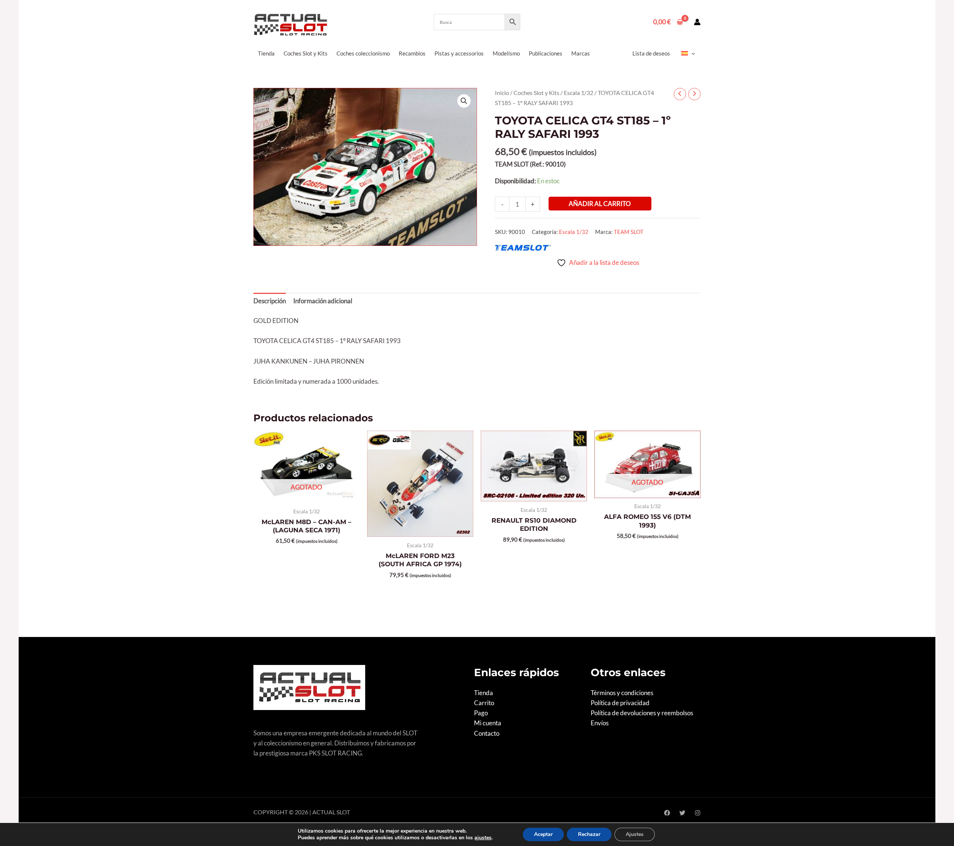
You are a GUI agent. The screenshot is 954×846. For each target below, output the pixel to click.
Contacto (486, 733)
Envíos (600, 723)
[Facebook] (667, 813)
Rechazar (589, 834)
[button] (691, 53)
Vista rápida (306, 495)
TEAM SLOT (629, 231)
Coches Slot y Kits (536, 92)
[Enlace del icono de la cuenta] (697, 22)
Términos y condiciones (622, 693)
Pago (481, 713)
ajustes (483, 837)
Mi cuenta (487, 723)
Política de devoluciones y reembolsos (642, 713)
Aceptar (543, 834)
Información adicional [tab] (322, 301)
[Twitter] (682, 813)
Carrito (484, 703)
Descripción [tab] (269, 301)
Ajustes (635, 834)
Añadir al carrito (600, 203)
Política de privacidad (620, 703)
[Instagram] (698, 813)
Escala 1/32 (578, 92)
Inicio (502, 92)
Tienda (483, 693)
